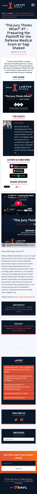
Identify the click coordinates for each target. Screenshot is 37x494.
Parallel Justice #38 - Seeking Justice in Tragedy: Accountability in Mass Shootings (18, 378)
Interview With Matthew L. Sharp (16, 393)
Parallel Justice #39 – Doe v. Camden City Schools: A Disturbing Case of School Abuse (18, 369)
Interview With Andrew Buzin (14, 398)
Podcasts (10, 13)
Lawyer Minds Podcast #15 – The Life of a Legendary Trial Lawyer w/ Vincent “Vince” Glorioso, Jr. (19, 328)
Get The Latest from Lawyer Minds (18, 456)
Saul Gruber (19, 123)
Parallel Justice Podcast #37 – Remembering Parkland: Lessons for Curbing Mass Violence (17, 387)
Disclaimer (7, 481)
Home (4, 13)
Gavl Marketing (18, 481)
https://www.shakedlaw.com (24, 297)
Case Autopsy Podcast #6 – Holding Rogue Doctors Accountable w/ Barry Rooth (18, 309)
